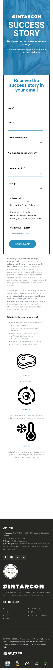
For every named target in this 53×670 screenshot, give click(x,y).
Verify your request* (20, 227)
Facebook (5, 557)
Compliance (13, 642)
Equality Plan (24, 642)
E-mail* (11, 122)
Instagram (17, 557)
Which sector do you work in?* (23, 153)
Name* (11, 108)
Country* (12, 183)
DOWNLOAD (22, 243)
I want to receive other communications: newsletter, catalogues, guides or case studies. (26, 215)
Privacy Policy (24, 233)
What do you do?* (16, 168)
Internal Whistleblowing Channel (15, 644)
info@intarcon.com (18, 541)
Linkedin (23, 557)
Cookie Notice (34, 644)
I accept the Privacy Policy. (22, 205)
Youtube (11, 557)
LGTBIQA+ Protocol (37, 642)
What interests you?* (18, 137)
